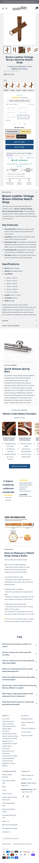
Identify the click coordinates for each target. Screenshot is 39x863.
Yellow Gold (25, 131)
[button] (16, 97)
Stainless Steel (12, 131)
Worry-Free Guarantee (10, 325)
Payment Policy (27, 735)
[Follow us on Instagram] (27, 797)
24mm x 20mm (23, 117)
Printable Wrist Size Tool (9, 816)
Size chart (31, 104)
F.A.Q (4, 790)
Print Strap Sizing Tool (19, 101)
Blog (4, 786)
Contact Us (6, 832)
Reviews (5, 320)
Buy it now (19, 147)
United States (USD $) (10, 838)
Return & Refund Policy (27, 724)
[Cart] (36, 8)
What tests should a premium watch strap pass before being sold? (18, 703)
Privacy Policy (26, 732)
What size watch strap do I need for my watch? (16, 645)
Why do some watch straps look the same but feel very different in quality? (19, 687)
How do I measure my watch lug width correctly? (16, 653)
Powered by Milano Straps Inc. (22, 844)
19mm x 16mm (11, 112)
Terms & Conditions (28, 728)
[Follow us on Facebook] (23, 797)
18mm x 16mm (11, 108)
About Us (5, 821)
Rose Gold (10, 136)
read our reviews (19, 466)
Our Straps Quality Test (8, 782)
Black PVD (21, 136)
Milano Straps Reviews (7, 776)
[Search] (6, 8)
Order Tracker (7, 794)
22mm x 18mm (11, 117)
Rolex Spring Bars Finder (8, 810)
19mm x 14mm (23, 108)
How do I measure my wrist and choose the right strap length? (18, 662)
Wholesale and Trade (9, 828)
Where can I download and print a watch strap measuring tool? (17, 670)
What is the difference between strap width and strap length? (18, 678)
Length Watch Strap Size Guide (9, 798)
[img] (8, 495)
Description (6, 192)
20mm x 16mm (23, 112)
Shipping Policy (27, 719)
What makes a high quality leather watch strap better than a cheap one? (17, 695)
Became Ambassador (10, 825)
